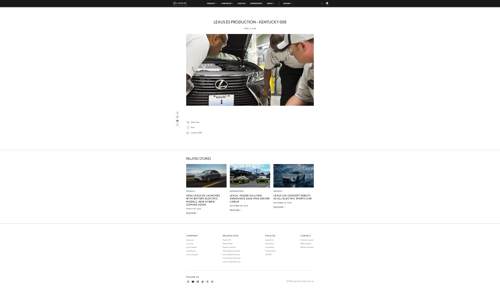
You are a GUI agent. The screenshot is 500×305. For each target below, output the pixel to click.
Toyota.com (190, 240)
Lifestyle (242, 3)
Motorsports (256, 3)
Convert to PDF (196, 133)
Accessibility (269, 247)
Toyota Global (227, 243)
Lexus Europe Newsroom (231, 258)
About (270, 3)
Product (211, 3)
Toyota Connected (229, 247)
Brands (287, 3)
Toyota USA (227, 240)
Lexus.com (189, 243)
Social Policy (269, 243)
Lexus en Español (192, 254)
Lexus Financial (191, 247)
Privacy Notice (270, 251)
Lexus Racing (190, 251)
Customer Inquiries (307, 240)
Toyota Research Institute (231, 251)
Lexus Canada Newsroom (232, 262)
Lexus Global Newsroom (231, 254)
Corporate (226, 3)
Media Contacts (305, 243)
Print (192, 127)
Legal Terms (269, 240)
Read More (191, 213)
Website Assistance (307, 247)
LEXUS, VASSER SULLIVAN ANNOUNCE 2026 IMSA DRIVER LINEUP (250, 198)
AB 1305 (268, 254)
